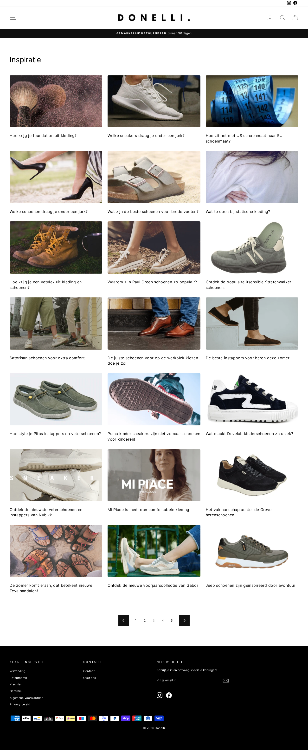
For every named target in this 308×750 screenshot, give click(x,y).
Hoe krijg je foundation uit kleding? (43, 135)
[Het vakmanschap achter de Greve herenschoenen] (252, 475)
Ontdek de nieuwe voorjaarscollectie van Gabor (153, 585)
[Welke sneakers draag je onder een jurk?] (154, 101)
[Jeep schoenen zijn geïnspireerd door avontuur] (252, 551)
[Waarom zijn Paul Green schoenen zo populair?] (154, 247)
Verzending (18, 671)
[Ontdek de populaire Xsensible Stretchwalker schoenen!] (252, 247)
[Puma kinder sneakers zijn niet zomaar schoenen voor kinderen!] (154, 399)
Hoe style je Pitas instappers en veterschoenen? (55, 433)
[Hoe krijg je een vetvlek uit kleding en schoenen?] (56, 247)
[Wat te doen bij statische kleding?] (252, 177)
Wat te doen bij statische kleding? (238, 211)
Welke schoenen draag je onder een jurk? (49, 211)
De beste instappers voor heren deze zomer (247, 357)
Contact (89, 671)
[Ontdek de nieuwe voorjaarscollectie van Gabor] (154, 551)
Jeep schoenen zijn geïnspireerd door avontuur (250, 585)
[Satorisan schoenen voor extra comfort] (56, 323)
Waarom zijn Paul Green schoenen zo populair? (152, 282)
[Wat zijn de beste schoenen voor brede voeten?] (154, 177)
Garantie (16, 691)
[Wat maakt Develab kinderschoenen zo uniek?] (252, 399)
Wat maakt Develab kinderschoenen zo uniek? (249, 433)
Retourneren (18, 678)
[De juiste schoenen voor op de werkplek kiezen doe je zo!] (154, 323)
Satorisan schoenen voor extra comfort (47, 357)
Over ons (89, 678)
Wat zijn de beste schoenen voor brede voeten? (153, 211)
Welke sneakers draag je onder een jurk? (146, 135)
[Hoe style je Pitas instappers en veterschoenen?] (56, 399)
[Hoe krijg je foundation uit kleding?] (56, 101)
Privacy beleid (20, 704)
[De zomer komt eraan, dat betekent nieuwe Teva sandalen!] (56, 551)
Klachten (16, 684)
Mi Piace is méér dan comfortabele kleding (148, 509)
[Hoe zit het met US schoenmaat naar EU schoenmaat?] (252, 101)
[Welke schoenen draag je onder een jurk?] (56, 177)
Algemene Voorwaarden (26, 698)
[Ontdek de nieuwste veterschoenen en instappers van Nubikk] (56, 475)
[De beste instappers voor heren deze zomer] (252, 323)
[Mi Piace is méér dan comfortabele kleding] (154, 475)
